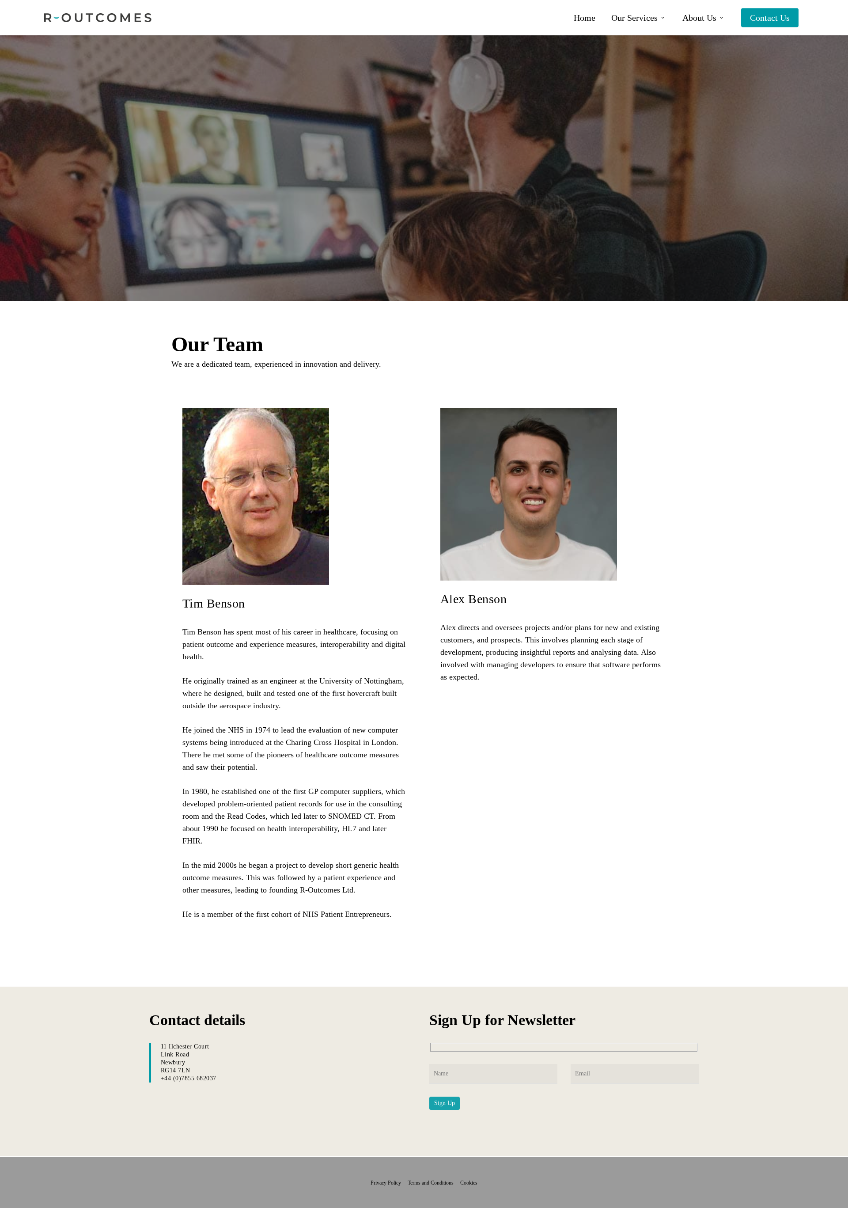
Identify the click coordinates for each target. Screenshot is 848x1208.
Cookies (468, 1183)
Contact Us (770, 17)
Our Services (634, 17)
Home (584, 17)
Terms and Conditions (433, 1183)
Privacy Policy (388, 1183)
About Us (699, 17)
